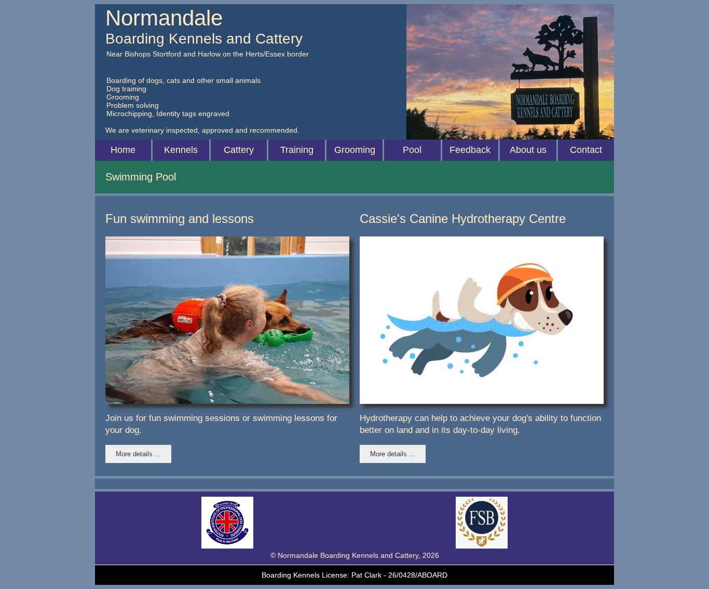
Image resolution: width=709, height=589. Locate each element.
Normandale (164, 18)
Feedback (469, 150)
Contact (586, 150)
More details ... (138, 454)
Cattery (239, 150)
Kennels (181, 150)
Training (296, 150)
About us (528, 150)
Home (123, 150)
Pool (412, 150)
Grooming (354, 150)
